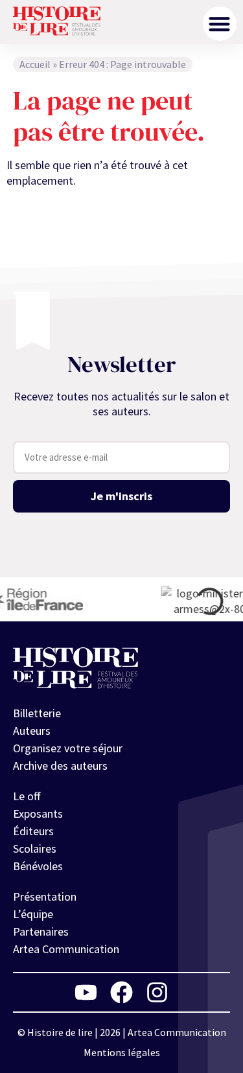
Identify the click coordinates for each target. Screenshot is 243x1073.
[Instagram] (157, 992)
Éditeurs (33, 831)
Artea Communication (66, 948)
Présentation (44, 896)
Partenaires (41, 931)
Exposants (38, 813)
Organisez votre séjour (67, 748)
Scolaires (34, 848)
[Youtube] (86, 992)
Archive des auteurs (60, 765)
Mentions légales (122, 1052)
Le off (26, 796)
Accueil (35, 64)
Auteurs (32, 730)
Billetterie (37, 713)
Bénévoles (38, 866)
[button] (220, 23)
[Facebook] (121, 992)
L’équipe (33, 913)
